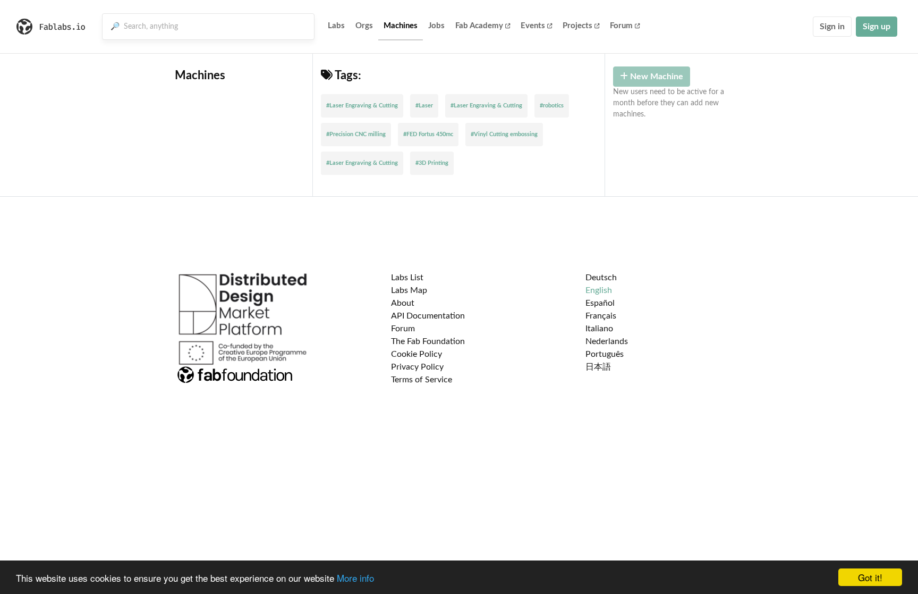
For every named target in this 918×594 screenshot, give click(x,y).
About (402, 303)
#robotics (552, 105)
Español (600, 303)
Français (600, 316)
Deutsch (601, 277)
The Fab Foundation (428, 341)
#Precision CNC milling (356, 134)
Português (604, 354)
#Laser (424, 105)
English (598, 290)
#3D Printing (431, 163)
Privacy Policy (417, 367)
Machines (401, 26)
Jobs (436, 26)
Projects (577, 26)
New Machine (655, 76)
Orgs (364, 26)
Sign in (832, 26)
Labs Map (409, 290)
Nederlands (606, 341)
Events (533, 26)
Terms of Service (421, 379)
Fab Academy (479, 26)
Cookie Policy (416, 354)
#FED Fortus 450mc (428, 134)
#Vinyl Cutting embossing (504, 134)
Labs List (407, 277)
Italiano (599, 328)
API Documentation (428, 316)
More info (355, 577)
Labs (336, 26)
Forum (621, 26)
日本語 (598, 367)
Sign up (876, 26)
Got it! (870, 577)
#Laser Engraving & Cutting (362, 105)
